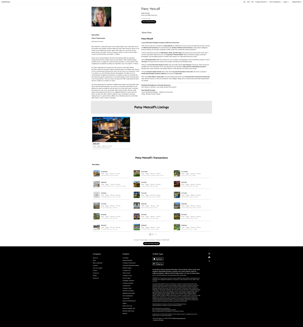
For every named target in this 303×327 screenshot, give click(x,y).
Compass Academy (128, 283)
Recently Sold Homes (128, 311)
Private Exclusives (127, 260)
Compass (136, 240)
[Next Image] (128, 129)
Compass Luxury (127, 275)
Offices (95, 275)
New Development (128, 296)
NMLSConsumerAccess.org (179, 318)
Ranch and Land (127, 306)
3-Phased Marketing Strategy (131, 265)
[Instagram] (209, 253)
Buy (245, 2)
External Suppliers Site (129, 308)
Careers (95, 270)
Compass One (127, 270)
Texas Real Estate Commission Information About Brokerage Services (169, 304)
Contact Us (96, 273)
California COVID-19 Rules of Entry (174, 273)
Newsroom (96, 278)
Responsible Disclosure (165, 271)
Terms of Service (183, 269)
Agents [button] (285, 2)
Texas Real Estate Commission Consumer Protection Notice (166, 305)
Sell (252, 2)
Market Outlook (127, 268)
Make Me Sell (126, 273)
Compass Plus (126, 285)
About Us (95, 258)
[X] (209, 261)
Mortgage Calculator (128, 280)
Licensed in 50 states (158, 320)
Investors (95, 265)
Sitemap (125, 313)
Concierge (125, 258)
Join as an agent (97, 268)
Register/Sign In (296, 2)
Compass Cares (127, 288)
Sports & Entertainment (129, 301)
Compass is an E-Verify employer (181, 271)
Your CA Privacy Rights (193, 273)
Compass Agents (144, 240)
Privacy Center (192, 269)
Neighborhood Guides (129, 293)
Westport (159, 240)
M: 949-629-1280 (145, 18)
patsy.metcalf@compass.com (149, 15)
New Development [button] (275, 2)
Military (125, 303)
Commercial (126, 298)
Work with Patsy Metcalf (149, 21)
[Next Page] (155, 234)
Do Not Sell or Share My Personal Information (165, 269)
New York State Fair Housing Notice (161, 308)
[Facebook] (209, 257)
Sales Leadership (97, 263)
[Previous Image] (94, 129)
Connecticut (152, 240)
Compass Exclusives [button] (260, 2)
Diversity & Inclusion (128, 290)
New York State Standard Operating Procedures (164, 309)
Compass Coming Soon (129, 263)
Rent (248, 2)
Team (94, 260)
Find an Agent (127, 278)
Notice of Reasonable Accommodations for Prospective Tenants (168, 311)
